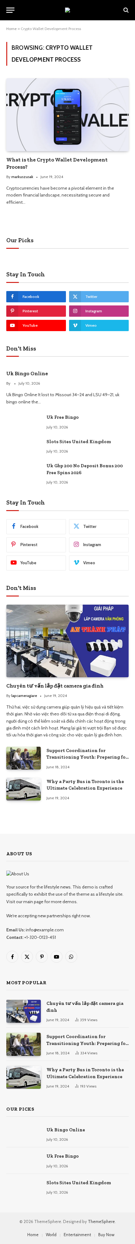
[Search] (125, 10)
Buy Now (106, 1234)
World (51, 1234)
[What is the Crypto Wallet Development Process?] (67, 114)
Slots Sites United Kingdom (78, 441)
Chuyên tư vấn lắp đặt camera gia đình (55, 686)
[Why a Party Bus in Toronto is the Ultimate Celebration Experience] (23, 789)
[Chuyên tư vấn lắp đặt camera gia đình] (67, 641)
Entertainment (77, 1234)
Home (11, 28)
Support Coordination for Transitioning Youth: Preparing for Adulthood (87, 757)
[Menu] (10, 10)
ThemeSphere (101, 1221)
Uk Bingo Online (27, 373)
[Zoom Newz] (67, 10)
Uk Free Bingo (62, 417)
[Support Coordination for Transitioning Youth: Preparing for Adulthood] (23, 758)
